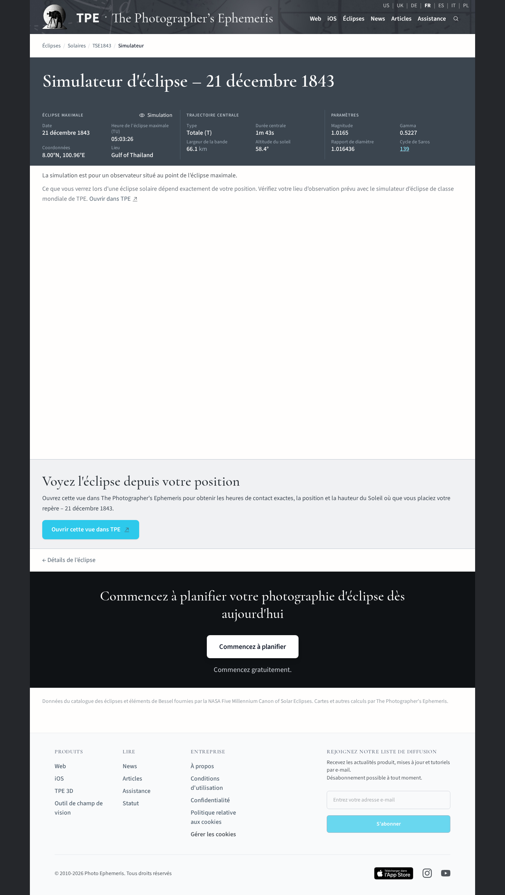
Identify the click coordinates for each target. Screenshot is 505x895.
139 (404, 149)
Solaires (77, 45)
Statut (131, 803)
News (378, 18)
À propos (202, 766)
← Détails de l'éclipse (69, 560)
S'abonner (389, 824)
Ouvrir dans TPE (110, 199)
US (386, 5)
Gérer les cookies (213, 834)
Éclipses (353, 18)
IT (453, 5)
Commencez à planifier (252, 647)
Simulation (159, 115)
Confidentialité (210, 800)
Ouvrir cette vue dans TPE (86, 529)
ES (441, 5)
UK (400, 5)
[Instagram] (427, 873)
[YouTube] (445, 873)
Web (315, 18)
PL (466, 5)
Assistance (432, 18)
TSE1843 (101, 45)
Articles (401, 18)
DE (414, 5)
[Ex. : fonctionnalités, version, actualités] (456, 19)
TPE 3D (64, 791)
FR (428, 5)
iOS (332, 18)
